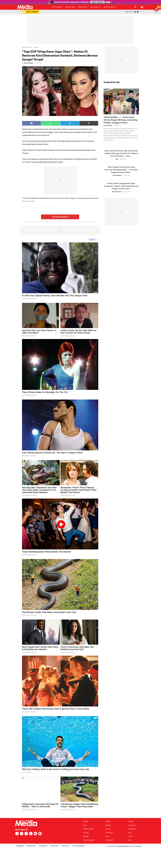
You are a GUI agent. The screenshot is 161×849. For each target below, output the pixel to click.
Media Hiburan (27, 47)
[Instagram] (127, 12)
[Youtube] (135, 12)
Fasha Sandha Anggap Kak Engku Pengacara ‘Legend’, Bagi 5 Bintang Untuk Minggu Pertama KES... (121, 186)
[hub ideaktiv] (142, 6)
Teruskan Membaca (60, 217)
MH (117, 159)
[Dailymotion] (137, 12)
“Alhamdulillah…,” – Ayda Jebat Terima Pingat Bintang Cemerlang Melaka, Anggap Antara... (120, 120)
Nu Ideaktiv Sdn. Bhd (122, 846)
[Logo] (25, 7)
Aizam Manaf (108, 125)
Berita (36, 47)
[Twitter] (130, 12)
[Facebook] (125, 12)
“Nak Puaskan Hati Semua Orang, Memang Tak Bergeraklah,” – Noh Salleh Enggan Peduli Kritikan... (121, 169)
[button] (135, 7)
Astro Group (139, 846)
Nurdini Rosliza (117, 191)
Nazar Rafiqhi (28, 63)
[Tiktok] (133, 12)
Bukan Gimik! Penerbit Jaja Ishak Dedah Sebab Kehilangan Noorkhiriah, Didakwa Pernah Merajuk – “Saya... (121, 153)
